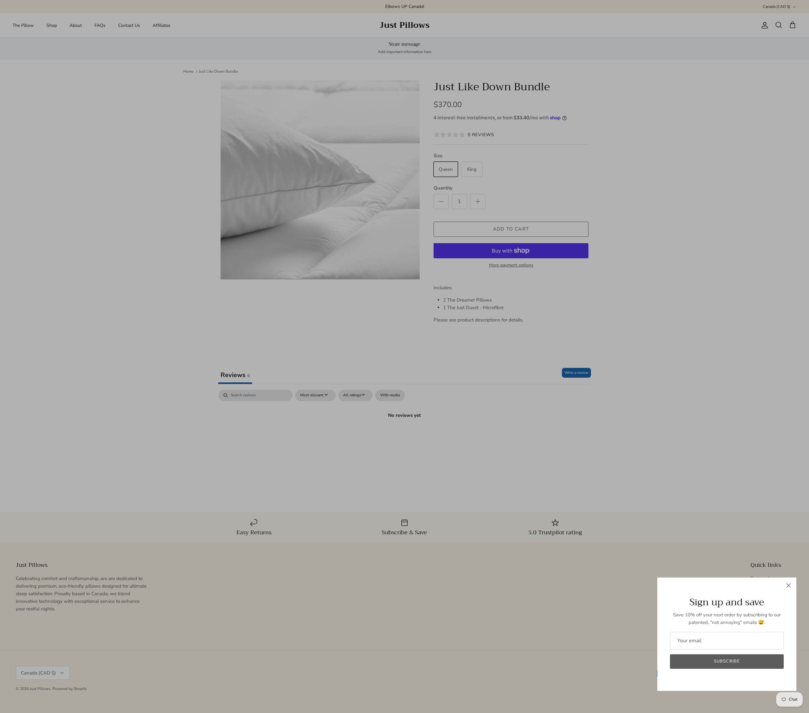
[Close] (788, 585)
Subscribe (726, 661)
